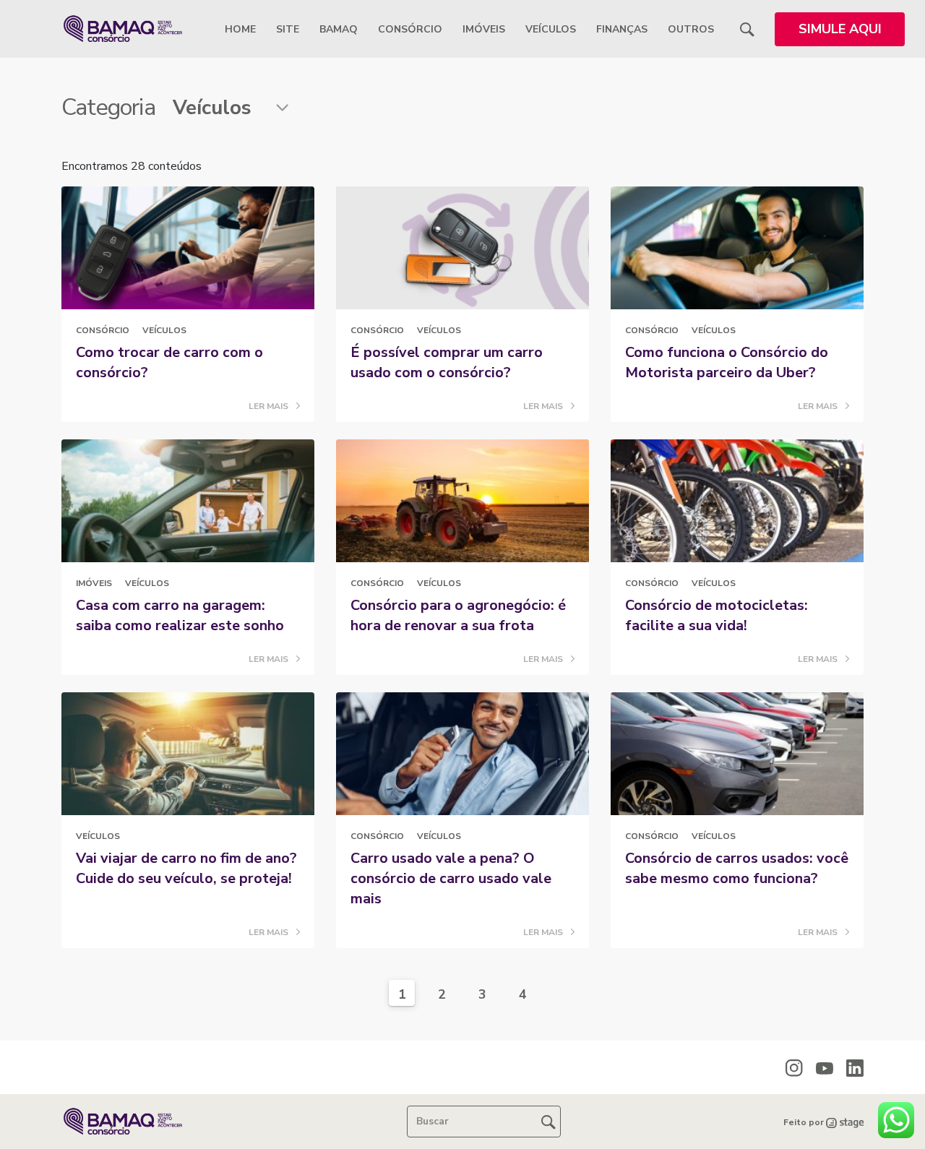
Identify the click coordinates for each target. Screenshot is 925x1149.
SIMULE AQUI (840, 29)
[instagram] (794, 1067)
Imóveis (483, 29)
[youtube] (824, 1068)
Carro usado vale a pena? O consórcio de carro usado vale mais (450, 878)
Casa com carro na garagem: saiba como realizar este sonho (180, 615)
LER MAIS (270, 406)
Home (240, 29)
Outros (691, 29)
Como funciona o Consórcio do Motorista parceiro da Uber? (726, 362)
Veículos (550, 29)
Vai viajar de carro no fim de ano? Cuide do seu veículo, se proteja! (186, 868)
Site (287, 29)
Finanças (622, 29)
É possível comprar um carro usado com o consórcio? (446, 362)
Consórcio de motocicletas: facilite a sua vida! (716, 615)
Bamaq (338, 29)
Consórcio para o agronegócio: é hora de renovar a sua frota (458, 615)
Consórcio (410, 29)
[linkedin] (855, 1067)
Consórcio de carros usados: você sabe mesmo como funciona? (736, 868)
